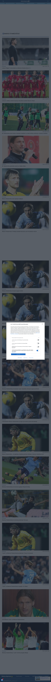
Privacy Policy (31, 357)
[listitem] (25, 337)
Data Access (25, 357)
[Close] (43, 324)
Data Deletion (20, 357)
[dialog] (25, 341)
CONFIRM (18, 354)
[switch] (38, 340)
